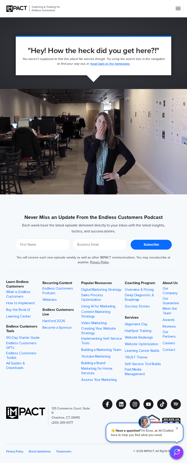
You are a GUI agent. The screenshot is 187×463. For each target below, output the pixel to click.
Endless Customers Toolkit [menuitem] (21, 355)
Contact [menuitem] (169, 349)
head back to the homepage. (110, 63)
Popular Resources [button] (96, 283)
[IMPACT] (16, 8)
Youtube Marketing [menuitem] (95, 356)
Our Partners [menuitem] (169, 334)
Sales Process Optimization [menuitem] (92, 297)
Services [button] (132, 317)
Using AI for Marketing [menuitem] (98, 306)
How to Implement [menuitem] (20, 303)
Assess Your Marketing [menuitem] (99, 379)
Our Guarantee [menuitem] (171, 300)
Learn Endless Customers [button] (17, 284)
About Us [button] (170, 283)
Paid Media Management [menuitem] (135, 371)
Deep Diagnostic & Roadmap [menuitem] (139, 297)
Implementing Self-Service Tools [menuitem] (101, 340)
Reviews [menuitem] (169, 326)
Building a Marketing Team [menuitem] (101, 349)
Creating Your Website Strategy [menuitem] (98, 330)
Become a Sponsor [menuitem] (57, 327)
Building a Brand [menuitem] (93, 363)
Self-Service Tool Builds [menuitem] (143, 364)
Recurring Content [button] (57, 283)
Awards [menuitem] (168, 320)
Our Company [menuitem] (170, 290)
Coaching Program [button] (140, 283)
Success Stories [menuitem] (137, 306)
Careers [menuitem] (169, 343)
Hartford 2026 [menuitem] (53, 321)
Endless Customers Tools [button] (21, 328)
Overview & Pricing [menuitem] (139, 289)
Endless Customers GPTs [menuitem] (21, 345)
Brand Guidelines (40, 451)
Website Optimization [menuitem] (141, 344)
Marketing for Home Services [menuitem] (96, 370)
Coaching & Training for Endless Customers (46, 8)
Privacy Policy (99, 262)
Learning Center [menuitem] (18, 316)
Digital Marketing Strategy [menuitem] (101, 289)
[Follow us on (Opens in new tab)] (109, 404)
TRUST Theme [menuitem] (136, 357)
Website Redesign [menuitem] (139, 337)
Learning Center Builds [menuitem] (142, 350)
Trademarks (63, 451)
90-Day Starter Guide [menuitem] (23, 337)
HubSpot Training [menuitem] (138, 330)
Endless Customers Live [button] (58, 312)
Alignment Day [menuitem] (136, 324)
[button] (144, 432)
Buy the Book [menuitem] (16, 309)
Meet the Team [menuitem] (170, 310)
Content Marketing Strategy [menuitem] (95, 314)
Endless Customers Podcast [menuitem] (57, 290)
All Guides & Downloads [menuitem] (15, 365)
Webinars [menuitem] (49, 299)
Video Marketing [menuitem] (94, 323)
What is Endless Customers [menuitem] (18, 294)
